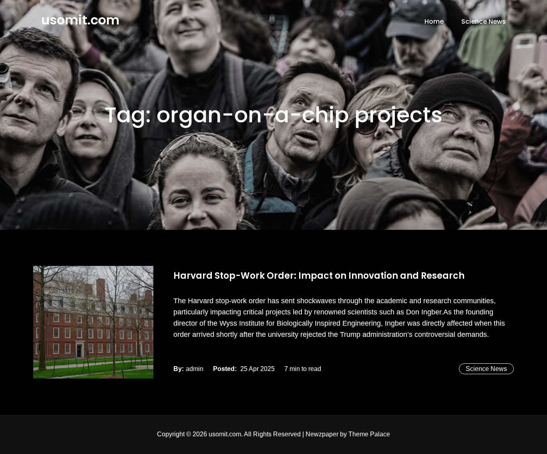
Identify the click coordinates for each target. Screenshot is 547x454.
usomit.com (80, 20)
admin (194, 368)
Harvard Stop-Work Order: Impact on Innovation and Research (319, 276)
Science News (483, 21)
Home (434, 21)
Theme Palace (369, 434)
